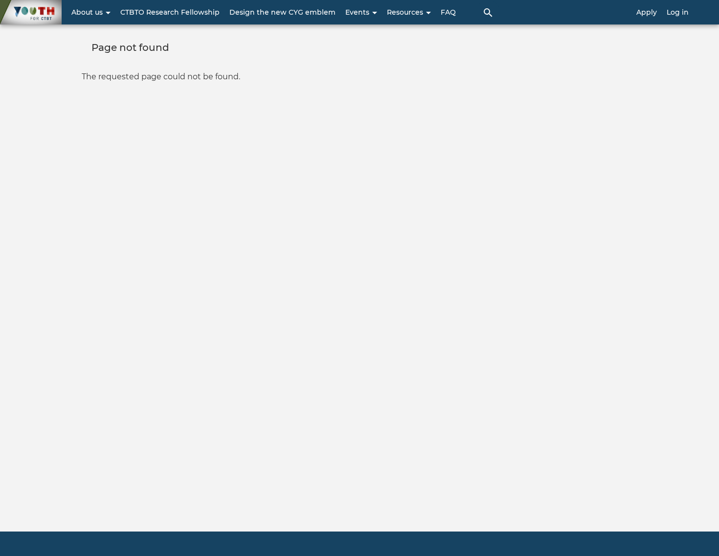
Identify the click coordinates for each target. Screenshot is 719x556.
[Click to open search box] (488, 12)
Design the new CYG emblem (282, 12)
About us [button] (88, 12)
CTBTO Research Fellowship (170, 12)
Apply (646, 12)
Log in (678, 12)
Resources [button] (406, 12)
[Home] (31, 12)
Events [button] (358, 12)
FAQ (448, 12)
